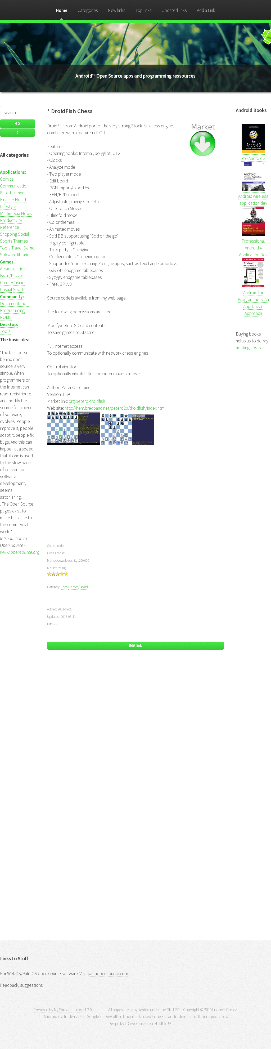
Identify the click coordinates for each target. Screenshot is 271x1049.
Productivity (11, 220)
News (26, 213)
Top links (144, 10)
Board (84, 587)
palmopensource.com (108, 973)
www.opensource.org (19, 552)
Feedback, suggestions (21, 985)
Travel (16, 248)
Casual (6, 289)
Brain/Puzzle (11, 276)
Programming (12, 310)
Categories (88, 10)
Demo (29, 248)
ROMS (6, 317)
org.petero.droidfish (87, 401)
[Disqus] (135, 730)
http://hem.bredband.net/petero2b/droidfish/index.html (115, 408)
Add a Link (206, 10)
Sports (6, 241)
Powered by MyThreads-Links (57, 1009)
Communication (14, 186)
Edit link (135, 645)
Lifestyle (8, 206)
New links (116, 10)
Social (23, 234)
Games (73, 587)
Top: (64, 587)
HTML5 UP (163, 1023)
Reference (9, 227)
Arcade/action (13, 269)
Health (21, 200)
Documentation (14, 303)
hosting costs (248, 348)
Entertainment (13, 193)
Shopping (8, 234)
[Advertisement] (135, 497)
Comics (7, 179)
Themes (20, 241)
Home (61, 10)
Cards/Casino (12, 282)
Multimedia (10, 213)
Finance (7, 200)
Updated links (174, 10)
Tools (5, 248)
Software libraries (15, 255)
